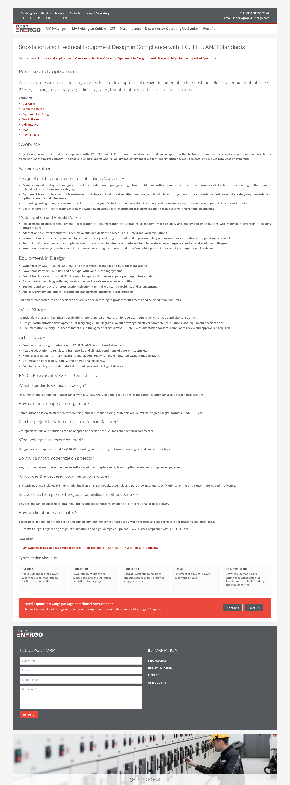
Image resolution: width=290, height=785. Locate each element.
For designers (29, 13)
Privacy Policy (132, 548)
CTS (112, 28)
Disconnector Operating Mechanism (172, 28)
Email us (254, 608)
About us (45, 13)
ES (31, 18)
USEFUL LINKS (157, 682)
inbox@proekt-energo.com (251, 18)
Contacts (74, 13)
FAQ (25, 129)
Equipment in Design (132, 58)
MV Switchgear (57, 28)
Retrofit (209, 28)
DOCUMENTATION (160, 668)
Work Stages (158, 58)
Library (88, 13)
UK (48, 18)
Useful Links (30, 135)
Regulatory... (104, 13)
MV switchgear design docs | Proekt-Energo (52, 548)
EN (65, 18)
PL (39, 18)
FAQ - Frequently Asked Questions (194, 58)
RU (56, 18)
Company (152, 548)
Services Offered (102, 58)
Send (30, 714)
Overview (81, 58)
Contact (113, 548)
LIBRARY (153, 675)
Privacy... (60, 13)
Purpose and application (54, 58)
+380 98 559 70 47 (257, 13)
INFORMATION (157, 660)
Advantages (30, 124)
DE (23, 18)
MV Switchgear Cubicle (89, 28)
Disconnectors (130, 28)
